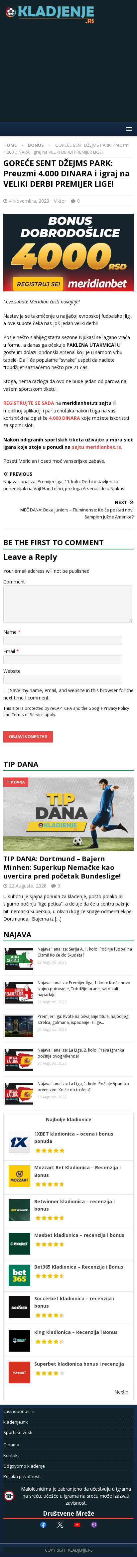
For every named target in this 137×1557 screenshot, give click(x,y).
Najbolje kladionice (68, 1119)
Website (12, 671)
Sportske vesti (17, 1432)
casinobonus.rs (19, 1411)
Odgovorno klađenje (24, 1466)
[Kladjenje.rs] (51, 21)
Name (10, 632)
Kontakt (11, 1455)
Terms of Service (28, 714)
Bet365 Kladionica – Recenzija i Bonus (78, 1267)
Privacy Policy (116, 708)
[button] (127, 129)
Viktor (60, 201)
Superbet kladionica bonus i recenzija (79, 1364)
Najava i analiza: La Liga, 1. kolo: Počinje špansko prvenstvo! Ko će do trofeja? (83, 1087)
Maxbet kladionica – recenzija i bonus (79, 1235)
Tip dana (20, 764)
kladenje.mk (15, 1422)
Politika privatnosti (22, 1476)
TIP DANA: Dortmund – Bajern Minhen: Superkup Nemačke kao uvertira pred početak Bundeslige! (62, 867)
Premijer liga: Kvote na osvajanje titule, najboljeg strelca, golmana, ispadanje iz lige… (83, 1019)
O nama (11, 1445)
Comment (14, 581)
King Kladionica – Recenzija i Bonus (76, 1332)
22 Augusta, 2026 (28, 886)
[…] (58, 919)
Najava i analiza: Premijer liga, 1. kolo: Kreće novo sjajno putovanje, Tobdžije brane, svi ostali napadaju (84, 989)
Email (9, 651)
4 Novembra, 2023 (29, 201)
